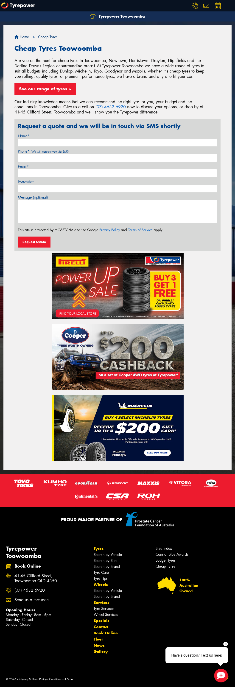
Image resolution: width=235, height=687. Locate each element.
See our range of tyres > (45, 89)
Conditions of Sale (61, 679)
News (99, 645)
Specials (101, 620)
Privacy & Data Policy (33, 679)
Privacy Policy (109, 230)
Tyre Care (101, 572)
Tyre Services (104, 608)
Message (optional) (33, 197)
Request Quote (34, 242)
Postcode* (26, 182)
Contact (101, 626)
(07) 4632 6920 (110, 107)
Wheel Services (106, 614)
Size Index (164, 548)
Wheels (101, 584)
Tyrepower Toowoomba (121, 16)
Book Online (106, 633)
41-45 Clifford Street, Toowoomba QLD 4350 (35, 578)
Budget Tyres (165, 560)
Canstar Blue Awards (172, 554)
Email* (23, 166)
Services (101, 602)
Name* (24, 136)
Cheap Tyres (165, 566)
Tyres (99, 548)
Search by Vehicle (108, 554)
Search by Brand (107, 566)
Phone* (44, 151)
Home (24, 37)
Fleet (98, 639)
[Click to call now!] (194, 5)
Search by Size (105, 560)
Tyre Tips (100, 578)
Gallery (101, 651)
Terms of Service (140, 230)
